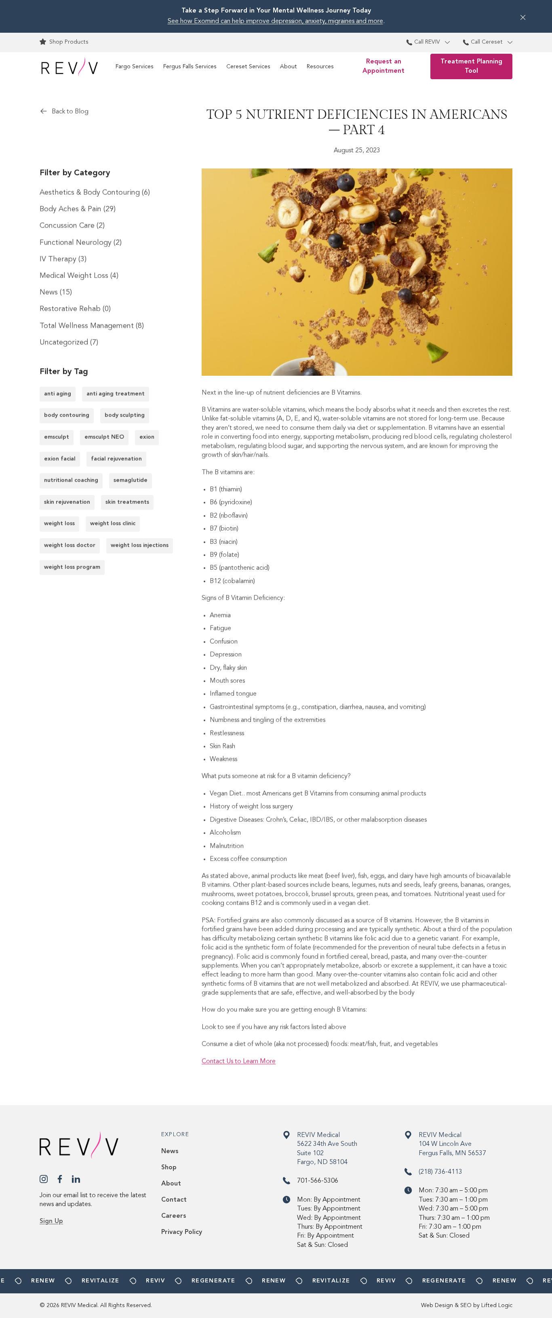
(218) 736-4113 (440, 1172)
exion (146, 437)
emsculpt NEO (104, 437)
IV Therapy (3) (63, 259)
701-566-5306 (317, 1181)
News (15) (56, 292)
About (171, 1184)
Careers (173, 1216)
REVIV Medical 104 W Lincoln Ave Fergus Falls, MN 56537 (452, 1144)
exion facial (60, 458)
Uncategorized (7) (69, 342)
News (169, 1151)
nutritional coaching (71, 480)
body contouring (66, 415)
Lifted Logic (496, 1305)
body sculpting (125, 415)
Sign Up (51, 1221)
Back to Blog (70, 112)
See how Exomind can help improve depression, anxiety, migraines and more (275, 21)
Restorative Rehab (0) (75, 309)
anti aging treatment (115, 394)
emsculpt (56, 437)
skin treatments (127, 502)
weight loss (59, 523)
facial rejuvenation (116, 458)
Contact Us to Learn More (239, 1061)
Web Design (437, 1305)
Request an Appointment (383, 66)
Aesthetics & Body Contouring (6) (95, 192)
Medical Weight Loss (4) (79, 276)
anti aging (57, 394)
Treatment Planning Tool (471, 66)
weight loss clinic (112, 523)
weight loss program (72, 567)
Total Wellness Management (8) (92, 325)
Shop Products (68, 42)
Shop (169, 1167)
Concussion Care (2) (72, 225)
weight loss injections (140, 545)
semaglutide (130, 480)
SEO (466, 1305)
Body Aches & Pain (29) (78, 209)
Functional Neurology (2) (81, 242)
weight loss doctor (69, 545)
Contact (174, 1200)
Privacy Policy (181, 1232)
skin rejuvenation (67, 502)
